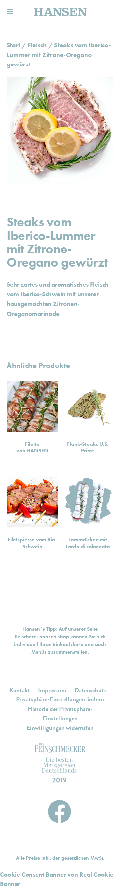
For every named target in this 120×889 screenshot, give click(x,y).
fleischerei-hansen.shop (42, 636)
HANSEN (60, 11)
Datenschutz (90, 690)
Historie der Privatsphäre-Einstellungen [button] (60, 713)
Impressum (52, 690)
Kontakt (19, 690)
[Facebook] (59, 809)
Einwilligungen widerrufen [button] (60, 728)
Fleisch (37, 45)
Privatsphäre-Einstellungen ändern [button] (60, 699)
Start (13, 45)
